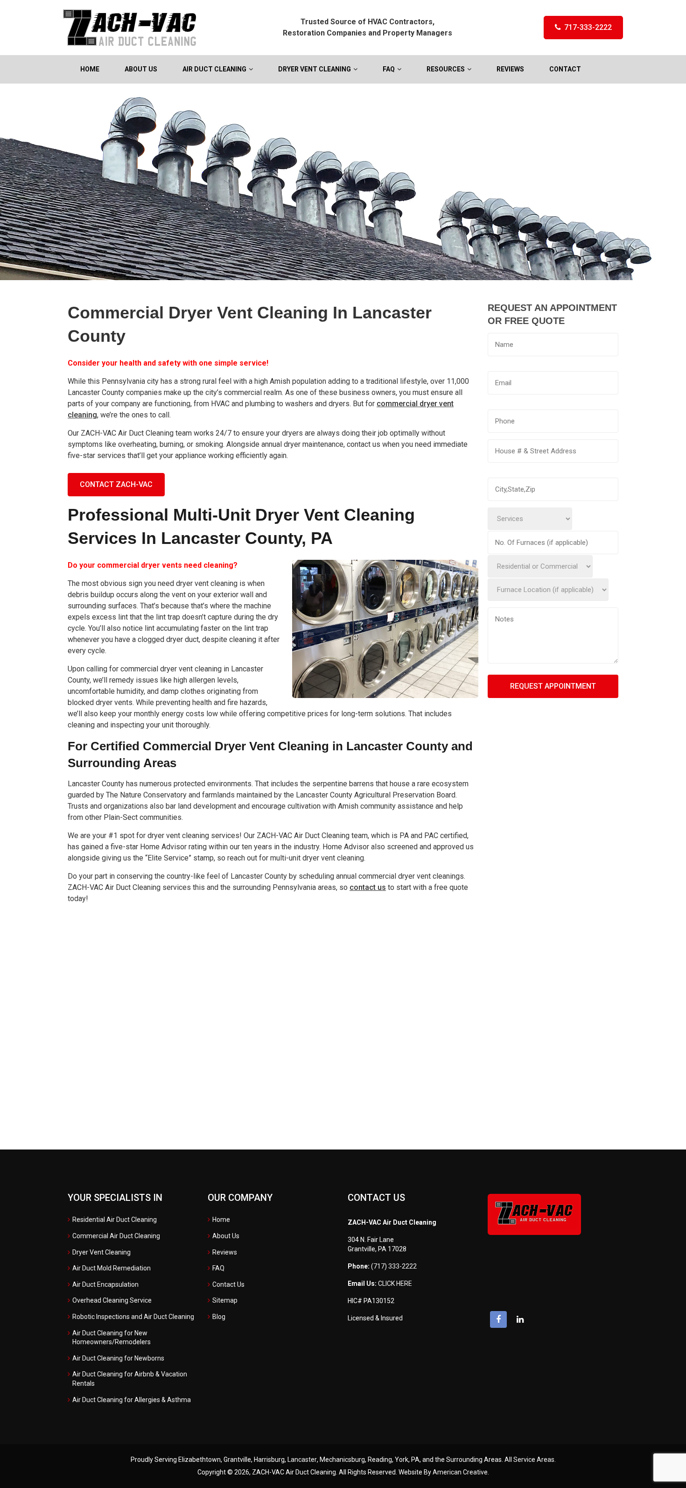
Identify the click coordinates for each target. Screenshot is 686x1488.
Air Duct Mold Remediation (111, 1268)
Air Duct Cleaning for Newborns (118, 1358)
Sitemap (225, 1300)
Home (221, 1219)
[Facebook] (498, 1319)
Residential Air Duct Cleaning (114, 1219)
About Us (225, 1236)
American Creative (460, 1472)
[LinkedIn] (519, 1319)
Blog (218, 1316)
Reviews (224, 1252)
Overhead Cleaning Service (112, 1300)
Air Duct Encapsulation (105, 1284)
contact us (368, 887)
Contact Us (228, 1284)
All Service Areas (529, 1459)
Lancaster (302, 1459)
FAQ (218, 1268)
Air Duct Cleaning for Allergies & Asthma (131, 1399)
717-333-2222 (588, 27)
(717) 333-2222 (394, 1266)
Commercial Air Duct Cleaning (116, 1236)
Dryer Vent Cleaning (101, 1252)
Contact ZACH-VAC (116, 484)
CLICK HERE (395, 1283)
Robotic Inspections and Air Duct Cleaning (133, 1316)
